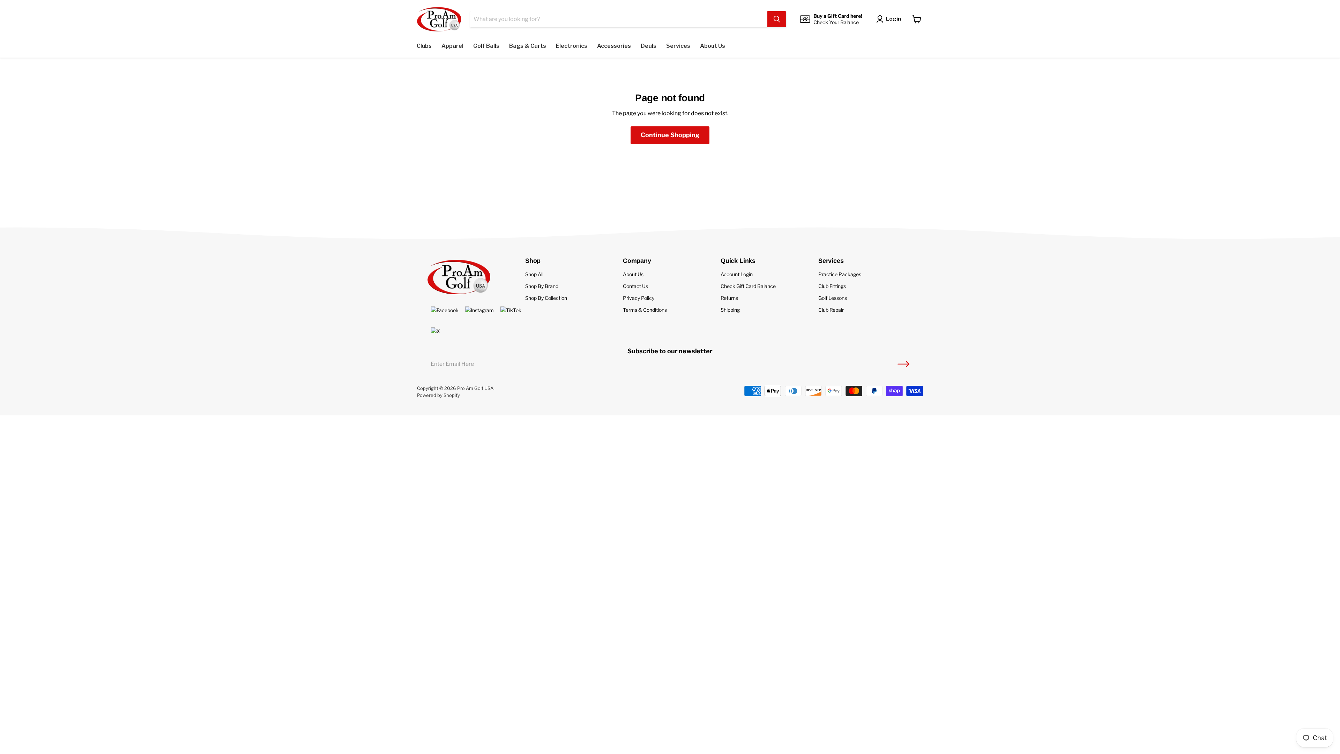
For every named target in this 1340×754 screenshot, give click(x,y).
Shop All (534, 274)
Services (831, 260)
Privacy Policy (638, 298)
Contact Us (635, 286)
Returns (729, 298)
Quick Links (738, 260)
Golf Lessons (832, 298)
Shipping (730, 310)
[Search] (776, 19)
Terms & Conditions (645, 310)
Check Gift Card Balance (748, 286)
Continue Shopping (670, 135)
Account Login (737, 274)
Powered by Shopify (438, 395)
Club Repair (831, 310)
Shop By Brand (541, 286)
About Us (633, 274)
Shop (533, 260)
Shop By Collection (546, 298)
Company (637, 260)
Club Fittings (832, 286)
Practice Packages (839, 274)
